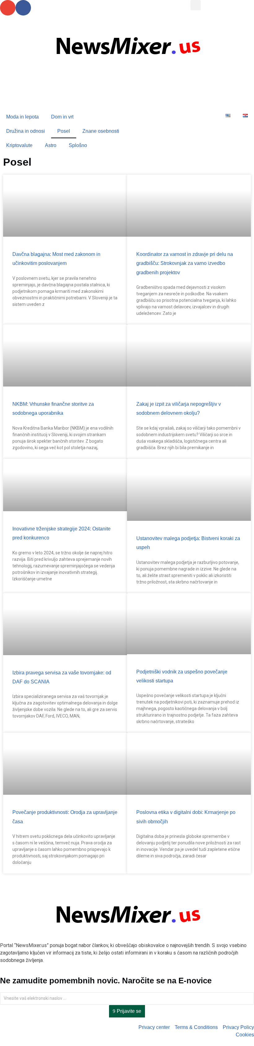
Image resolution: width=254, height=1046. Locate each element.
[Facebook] (23, 8)
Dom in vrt (62, 116)
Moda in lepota (22, 116)
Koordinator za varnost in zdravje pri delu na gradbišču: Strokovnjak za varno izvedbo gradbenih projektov (184, 263)
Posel (63, 131)
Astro (50, 145)
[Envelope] (7, 8)
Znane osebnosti (100, 131)
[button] (195, 5)
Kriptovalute (19, 145)
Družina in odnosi (25, 131)
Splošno (78, 145)
